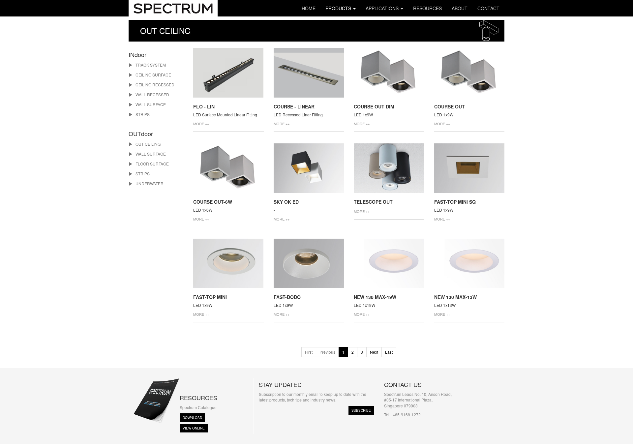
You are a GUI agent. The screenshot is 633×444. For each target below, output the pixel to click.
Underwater (149, 183)
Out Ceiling (148, 144)
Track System (150, 65)
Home (309, 8)
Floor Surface (152, 163)
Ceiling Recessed (154, 84)
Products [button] (338, 8)
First (309, 352)
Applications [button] (383, 8)
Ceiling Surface (153, 74)
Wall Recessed (152, 94)
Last (389, 352)
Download (192, 417)
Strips (142, 114)
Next (374, 352)
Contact (488, 8)
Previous (327, 352)
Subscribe (361, 410)
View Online (194, 428)
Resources (427, 8)
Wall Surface (150, 104)
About (459, 8)
